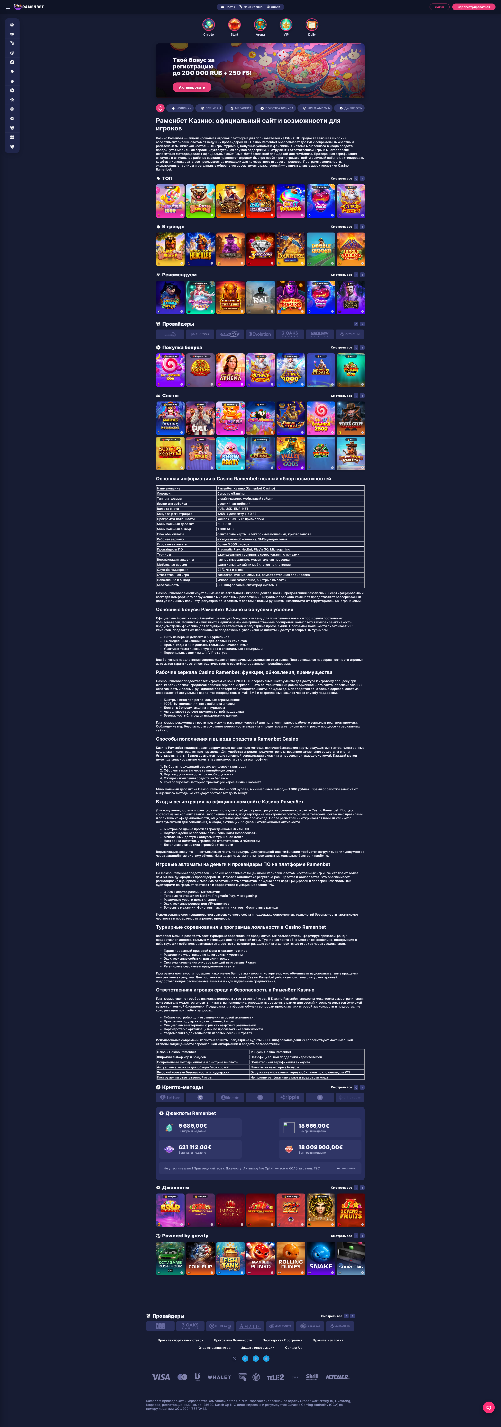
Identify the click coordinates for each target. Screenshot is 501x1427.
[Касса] (12, 24)
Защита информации (258, 1348)
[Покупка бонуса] (12, 90)
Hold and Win (319, 108)
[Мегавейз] (12, 99)
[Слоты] (12, 34)
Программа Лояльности (233, 1340)
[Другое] (12, 137)
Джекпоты (353, 108)
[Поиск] (160, 108)
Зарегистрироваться (474, 7)
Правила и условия (328, 1340)
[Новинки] (12, 81)
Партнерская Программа (282, 1340)
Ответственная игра (215, 1348)
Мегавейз (243, 108)
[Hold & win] (12, 109)
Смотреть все (341, 178)
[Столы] (12, 128)
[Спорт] (12, 52)
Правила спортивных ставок (180, 1340)
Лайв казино (253, 7)
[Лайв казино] (12, 43)
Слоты (230, 7)
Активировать (346, 1168)
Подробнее (189, 87)
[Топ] (12, 71)
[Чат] (489, 1407)
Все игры (213, 108)
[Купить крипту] (12, 62)
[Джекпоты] (12, 118)
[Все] (12, 146)
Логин (439, 7)
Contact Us (294, 1348)
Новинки (184, 108)
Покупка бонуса (279, 108)
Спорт (275, 7)
